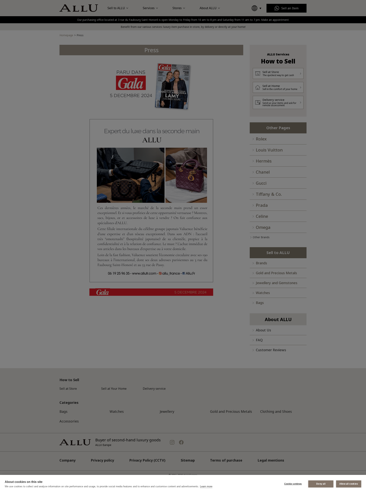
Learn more (206, 486)
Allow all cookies (348, 484)
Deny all (320, 484)
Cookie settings (293, 484)
